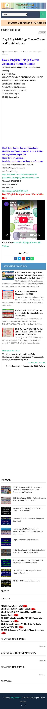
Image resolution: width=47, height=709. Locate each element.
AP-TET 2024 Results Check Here (26, 581)
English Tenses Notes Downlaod (25, 540)
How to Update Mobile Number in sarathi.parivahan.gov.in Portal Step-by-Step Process (28, 531)
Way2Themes (16, 698)
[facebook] (25, 705)
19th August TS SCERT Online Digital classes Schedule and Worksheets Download (29, 332)
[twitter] (21, 705)
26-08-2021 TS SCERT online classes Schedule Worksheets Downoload (29, 313)
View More (42, 647)
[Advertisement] (23, 122)
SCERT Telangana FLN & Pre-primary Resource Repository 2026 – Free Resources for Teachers (27, 489)
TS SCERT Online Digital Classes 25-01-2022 (26, 292)
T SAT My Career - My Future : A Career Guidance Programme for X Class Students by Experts (29, 275)
